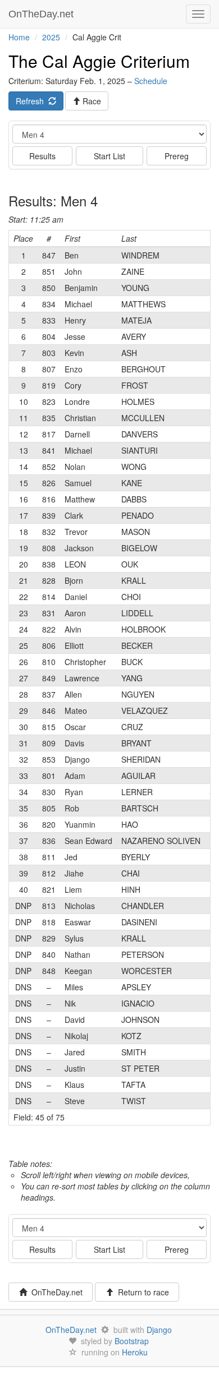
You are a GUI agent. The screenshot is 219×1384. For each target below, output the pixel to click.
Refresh (32, 101)
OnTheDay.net (42, 14)
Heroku (135, 1352)
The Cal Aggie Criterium (99, 61)
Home (19, 37)
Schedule (150, 80)
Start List (109, 156)
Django (159, 1329)
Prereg (177, 156)
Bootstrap (132, 1340)
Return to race (141, 1292)
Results (42, 156)
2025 (51, 37)
